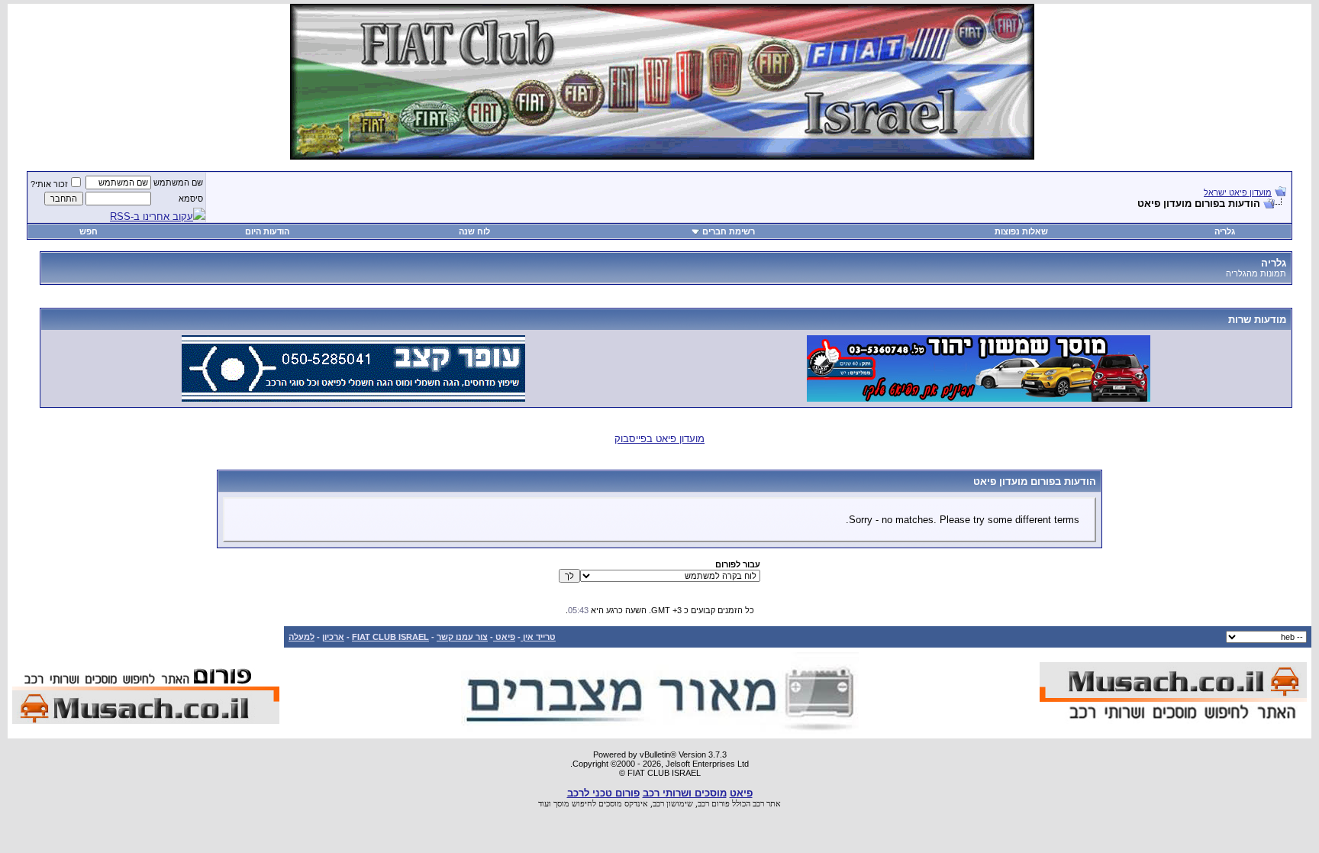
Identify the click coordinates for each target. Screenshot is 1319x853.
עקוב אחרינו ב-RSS (151, 216)
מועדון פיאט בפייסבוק (659, 438)
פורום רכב (714, 803)
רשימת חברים (728, 231)
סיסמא (191, 198)
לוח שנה (474, 231)
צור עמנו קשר (462, 636)
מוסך (561, 803)
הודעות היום (267, 231)
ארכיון (333, 636)
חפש (88, 231)
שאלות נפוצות (1021, 231)
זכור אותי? (49, 184)
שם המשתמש (178, 182)
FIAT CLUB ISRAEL (390, 636)
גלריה (1224, 231)
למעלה (301, 636)
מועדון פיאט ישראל (1238, 192)
